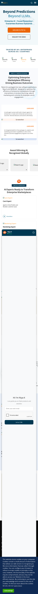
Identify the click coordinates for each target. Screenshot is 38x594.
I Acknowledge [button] (8, 591)
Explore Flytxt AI (19, 30)
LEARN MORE (30, 108)
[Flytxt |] (4, 3)
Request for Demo (19, 37)
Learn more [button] (18, 586)
